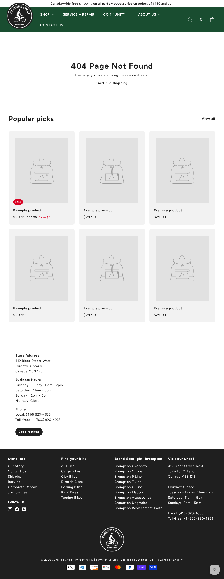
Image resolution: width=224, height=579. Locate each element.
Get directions (29, 431)
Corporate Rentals (23, 487)
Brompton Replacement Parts (139, 508)
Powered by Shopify (170, 559)
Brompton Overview (131, 466)
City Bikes (69, 476)
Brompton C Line (128, 471)
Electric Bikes (72, 482)
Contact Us (51, 25)
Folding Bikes (71, 487)
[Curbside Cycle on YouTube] (24, 509)
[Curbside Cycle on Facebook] (17, 509)
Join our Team (19, 492)
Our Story (16, 466)
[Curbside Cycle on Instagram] (10, 509)
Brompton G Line (128, 487)
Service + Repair (78, 14)
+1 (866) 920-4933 (198, 518)
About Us (147, 14)
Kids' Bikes (69, 492)
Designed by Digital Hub (137, 559)
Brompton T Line (128, 482)
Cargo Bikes (70, 471)
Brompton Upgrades (131, 503)
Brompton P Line (128, 476)
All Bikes (68, 466)
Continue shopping (112, 83)
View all (208, 119)
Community (114, 14)
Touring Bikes (71, 497)
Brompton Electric (129, 492)
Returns (14, 482)
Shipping (15, 476)
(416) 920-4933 (191, 513)
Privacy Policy (84, 559)
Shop (45, 14)
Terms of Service (107, 559)
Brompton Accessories (133, 497)
